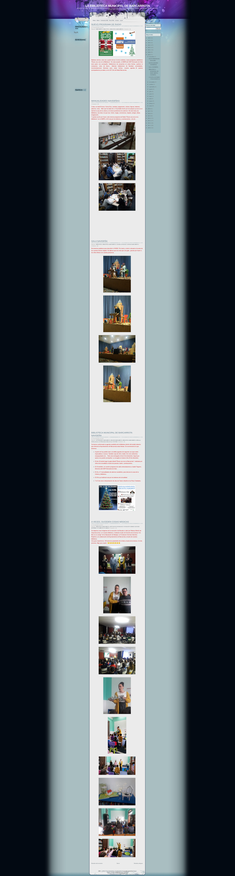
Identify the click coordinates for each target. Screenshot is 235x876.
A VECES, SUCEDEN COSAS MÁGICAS (110, 522)
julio (150, 91)
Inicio (118, 863)
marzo (150, 101)
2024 (149, 42)
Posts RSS (111, 20)
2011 (149, 125)
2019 (149, 54)
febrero (151, 103)
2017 (149, 111)
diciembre (151, 56)
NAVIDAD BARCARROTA (133, 244)
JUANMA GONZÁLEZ (121, 244)
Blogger (135, 871)
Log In (121, 20)
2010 (149, 128)
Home (94, 20)
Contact (117, 20)
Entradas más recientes (97, 863)
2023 (149, 45)
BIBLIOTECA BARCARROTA (116, 29)
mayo (150, 96)
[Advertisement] (105, 87)
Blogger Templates (111, 872)
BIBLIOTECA (106, 29)
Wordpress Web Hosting (112, 873)
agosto (151, 89)
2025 (149, 40)
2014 (149, 118)
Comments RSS (104, 20)
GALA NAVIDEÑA (99, 241)
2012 (149, 123)
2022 (149, 47)
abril (150, 98)
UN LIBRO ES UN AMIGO (103, 528)
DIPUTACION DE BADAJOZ (116, 526)
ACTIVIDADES (99, 440)
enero (150, 106)
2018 (149, 109)
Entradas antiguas (138, 863)
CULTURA (114, 441)
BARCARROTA (99, 29)
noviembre (152, 82)
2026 (149, 38)
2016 (149, 113)
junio (150, 94)
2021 (149, 50)
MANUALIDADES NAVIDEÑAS (105, 101)
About (98, 20)
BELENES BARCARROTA (116, 440)
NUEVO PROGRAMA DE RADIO (106, 24)
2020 (149, 52)
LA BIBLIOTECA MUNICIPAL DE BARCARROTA (117, 6)
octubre (151, 84)
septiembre (152, 87)
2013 (149, 120)
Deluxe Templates (124, 872)
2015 (149, 116)
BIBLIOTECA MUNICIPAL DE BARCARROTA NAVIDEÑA (111, 434)
